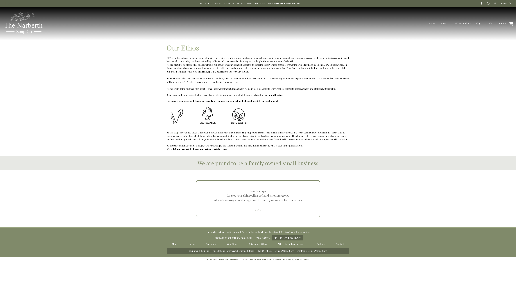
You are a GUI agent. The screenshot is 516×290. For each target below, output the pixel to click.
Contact (502, 23)
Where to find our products (291, 244)
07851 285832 (263, 237)
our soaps (174, 132)
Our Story (211, 244)
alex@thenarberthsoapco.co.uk (233, 237)
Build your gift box (258, 244)
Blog (478, 23)
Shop (443, 23)
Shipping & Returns (199, 250)
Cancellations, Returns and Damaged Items (233, 250)
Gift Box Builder (462, 23)
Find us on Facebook (287, 237)
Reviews (321, 244)
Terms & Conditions (284, 250)
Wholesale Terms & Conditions (312, 250)
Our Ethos (232, 244)
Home (432, 23)
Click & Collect (264, 250)
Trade (489, 23)
